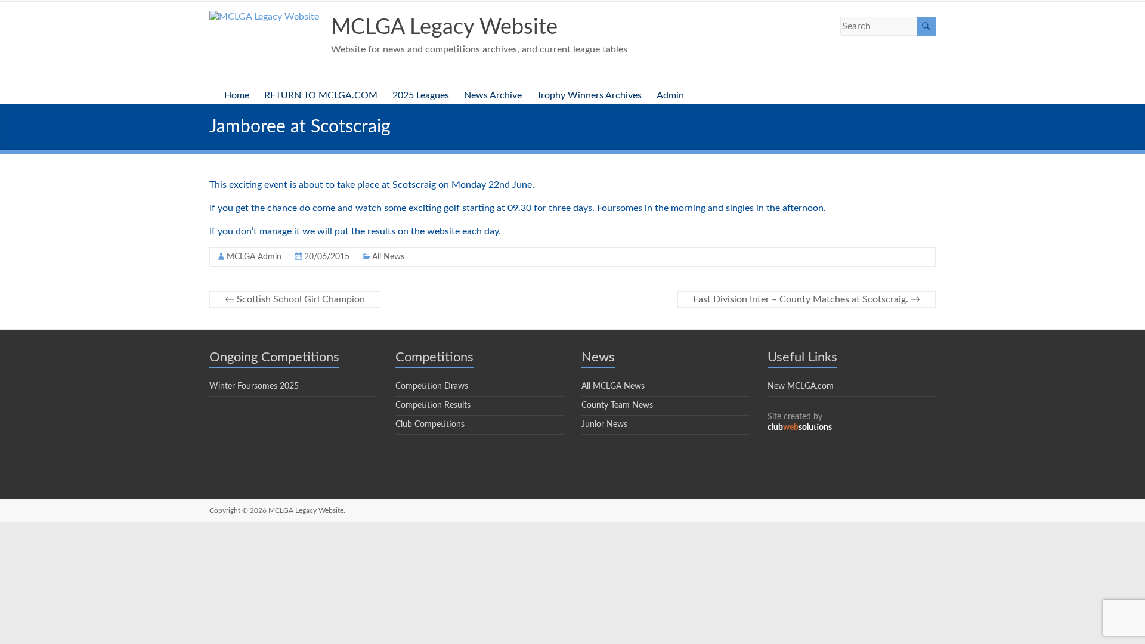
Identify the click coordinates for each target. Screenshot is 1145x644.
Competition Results (433, 405)
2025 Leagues (420, 95)
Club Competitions (430, 424)
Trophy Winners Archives (589, 95)
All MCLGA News (613, 386)
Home (236, 95)
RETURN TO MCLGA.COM (320, 95)
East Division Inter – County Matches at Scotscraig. (806, 299)
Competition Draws (431, 386)
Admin (670, 95)
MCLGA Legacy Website (444, 27)
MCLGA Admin (254, 257)
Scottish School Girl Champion (295, 299)
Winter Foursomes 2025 (254, 386)
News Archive (493, 95)
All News (388, 257)
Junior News (604, 424)
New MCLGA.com (801, 386)
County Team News (617, 405)
